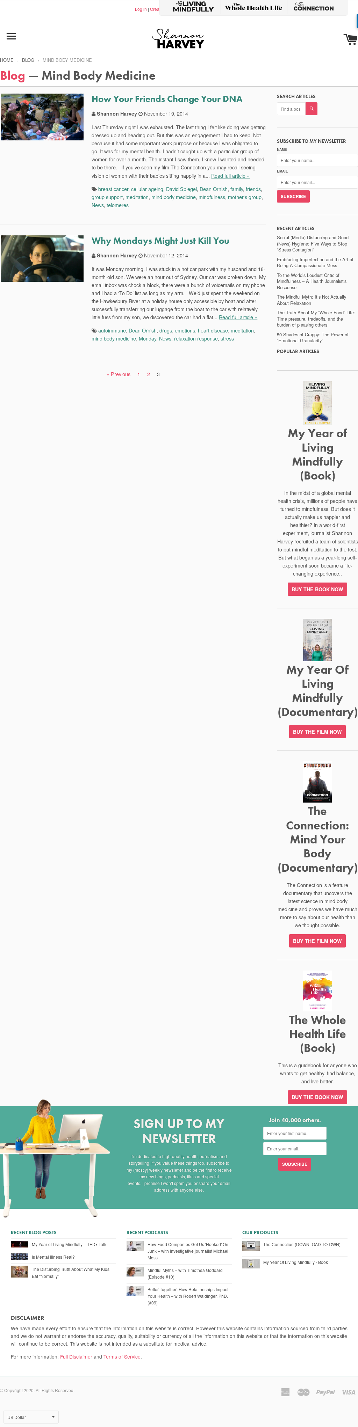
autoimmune (112, 330)
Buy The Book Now (317, 1096)
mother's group (245, 196)
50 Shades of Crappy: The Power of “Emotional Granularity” (313, 337)
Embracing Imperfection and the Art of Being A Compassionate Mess (315, 262)
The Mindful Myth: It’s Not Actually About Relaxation (311, 299)
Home (7, 60)
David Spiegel (181, 188)
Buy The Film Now (317, 731)
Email (282, 171)
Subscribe (293, 196)
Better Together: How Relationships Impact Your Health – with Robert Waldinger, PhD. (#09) (188, 1295)
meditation (137, 196)
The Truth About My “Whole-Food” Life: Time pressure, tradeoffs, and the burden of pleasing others (316, 318)
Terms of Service (122, 1356)
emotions (185, 330)
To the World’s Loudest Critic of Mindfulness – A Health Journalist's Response (311, 281)
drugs (165, 330)
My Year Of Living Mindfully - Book (295, 1262)
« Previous (118, 374)
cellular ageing (147, 188)
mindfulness (212, 196)
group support (107, 196)
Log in (141, 9)
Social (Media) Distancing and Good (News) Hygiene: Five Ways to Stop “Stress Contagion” (313, 243)
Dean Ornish (214, 188)
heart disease (213, 330)
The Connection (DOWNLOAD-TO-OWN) (302, 1244)
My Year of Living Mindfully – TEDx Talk (69, 1244)
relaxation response (196, 338)
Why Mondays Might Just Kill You (160, 241)
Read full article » (230, 175)
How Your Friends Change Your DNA (167, 99)
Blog (28, 60)
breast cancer (113, 188)
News (98, 204)
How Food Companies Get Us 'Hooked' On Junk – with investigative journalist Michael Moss (188, 1250)
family (236, 188)
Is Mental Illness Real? (53, 1257)
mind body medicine (173, 196)
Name (282, 149)
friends (253, 188)
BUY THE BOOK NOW (317, 589)
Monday (147, 338)
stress (227, 338)
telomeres (118, 204)
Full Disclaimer (76, 1356)
